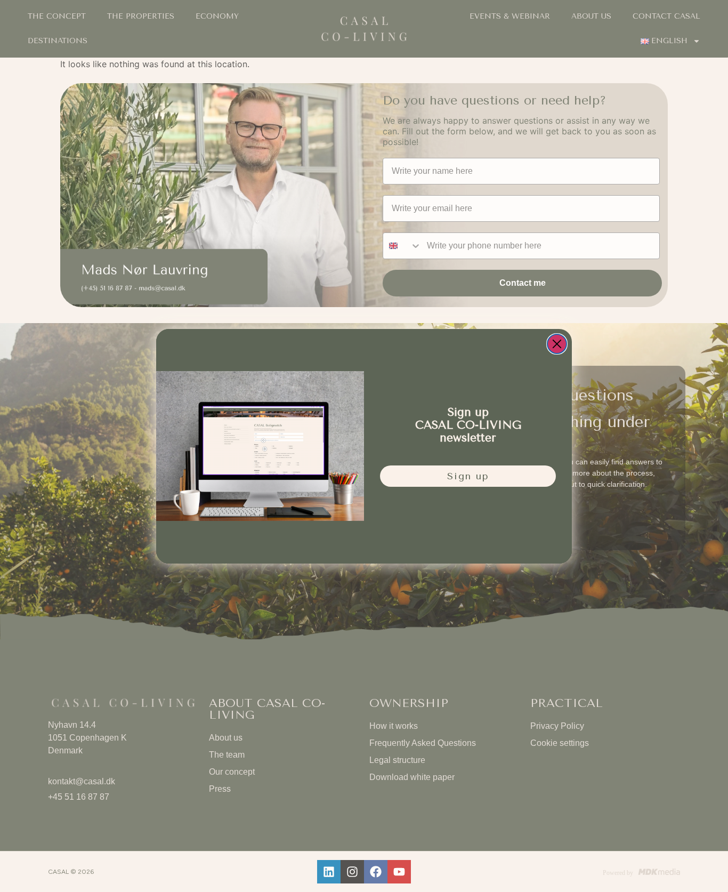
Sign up (468, 476)
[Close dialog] (557, 343)
